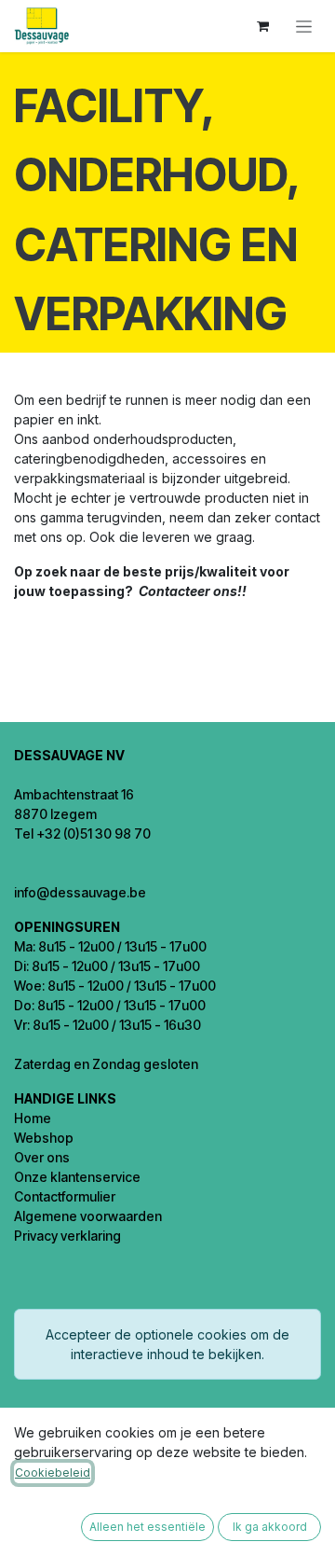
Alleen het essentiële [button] (147, 1527)
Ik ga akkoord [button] (270, 1527)
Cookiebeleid (52, 1473)
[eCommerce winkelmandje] (262, 26)
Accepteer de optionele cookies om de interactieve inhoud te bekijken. (167, 1344)
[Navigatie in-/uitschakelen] (304, 26)
